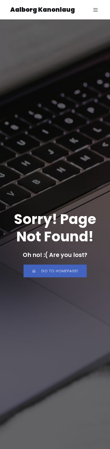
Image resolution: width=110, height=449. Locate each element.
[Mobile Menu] (95, 9)
